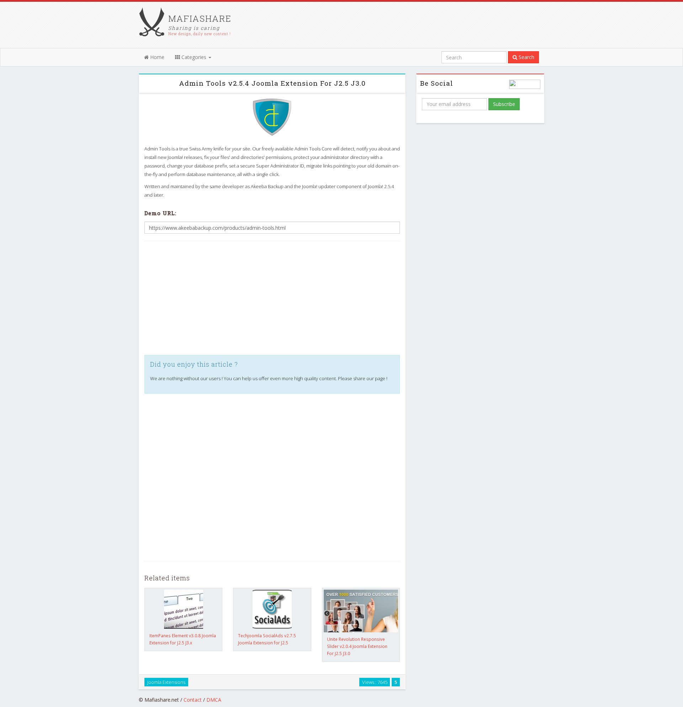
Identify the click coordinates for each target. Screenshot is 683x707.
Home (156, 57)
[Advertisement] (272, 298)
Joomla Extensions (166, 682)
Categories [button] (194, 57)
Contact (193, 699)
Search (525, 57)
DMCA (213, 699)
